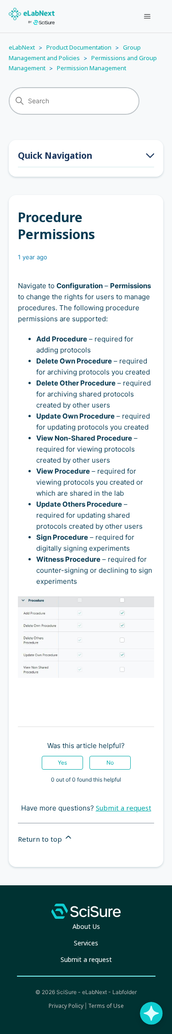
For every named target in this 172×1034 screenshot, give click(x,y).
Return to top (41, 839)
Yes (62, 762)
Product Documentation (78, 47)
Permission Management (91, 68)
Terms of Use (106, 1006)
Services (86, 943)
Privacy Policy (66, 1006)
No (110, 762)
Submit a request (123, 807)
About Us (86, 926)
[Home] (32, 16)
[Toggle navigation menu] (147, 16)
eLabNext (22, 47)
